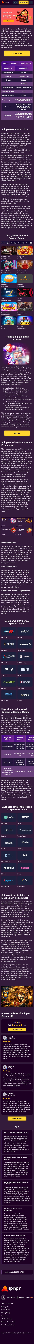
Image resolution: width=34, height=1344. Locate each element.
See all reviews (17, 1118)
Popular (3, 242)
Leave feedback (17, 1029)
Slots (27, 242)
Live (12, 242)
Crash (19, 242)
